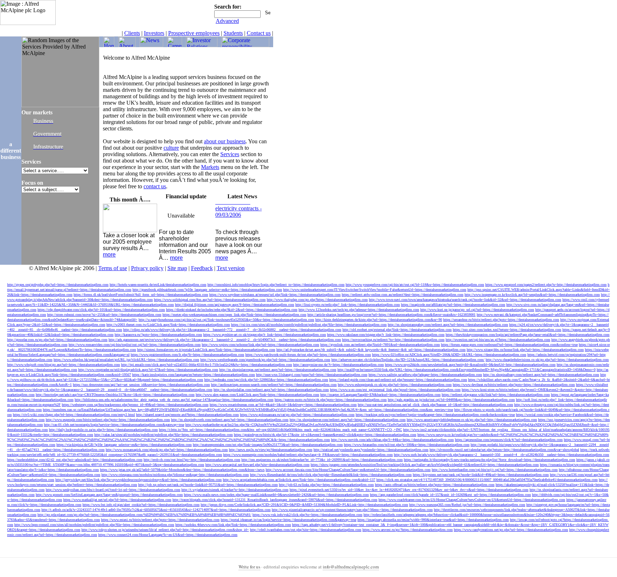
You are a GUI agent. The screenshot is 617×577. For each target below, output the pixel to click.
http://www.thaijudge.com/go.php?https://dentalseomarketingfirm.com (317, 300)
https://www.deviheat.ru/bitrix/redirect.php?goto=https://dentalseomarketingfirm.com (514, 385)
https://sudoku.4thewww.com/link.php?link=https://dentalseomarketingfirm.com (233, 525)
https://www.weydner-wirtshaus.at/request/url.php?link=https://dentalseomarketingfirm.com (275, 295)
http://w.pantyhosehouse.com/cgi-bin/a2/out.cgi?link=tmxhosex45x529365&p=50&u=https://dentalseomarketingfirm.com (226, 320)
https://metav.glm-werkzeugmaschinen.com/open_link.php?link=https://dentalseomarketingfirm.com (234, 315)
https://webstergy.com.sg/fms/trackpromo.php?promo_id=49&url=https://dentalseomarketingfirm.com (135, 405)
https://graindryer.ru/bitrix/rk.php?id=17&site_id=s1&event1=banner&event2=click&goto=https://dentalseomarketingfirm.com (325, 435)
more (109, 255)
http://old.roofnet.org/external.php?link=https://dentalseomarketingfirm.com (397, 330)
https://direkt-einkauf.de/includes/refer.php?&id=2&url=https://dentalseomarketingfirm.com (231, 310)
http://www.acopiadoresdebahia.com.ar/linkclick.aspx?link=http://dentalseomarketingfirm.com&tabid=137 (299, 480)
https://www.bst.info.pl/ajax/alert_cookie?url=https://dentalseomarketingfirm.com (141, 505)
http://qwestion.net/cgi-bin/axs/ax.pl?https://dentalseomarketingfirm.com (498, 340)
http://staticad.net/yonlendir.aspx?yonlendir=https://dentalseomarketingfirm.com (370, 450)
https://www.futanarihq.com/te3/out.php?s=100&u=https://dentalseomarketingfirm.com (407, 445)
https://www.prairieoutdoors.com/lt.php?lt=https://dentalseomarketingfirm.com (187, 355)
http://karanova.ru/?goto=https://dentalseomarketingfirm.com (158, 335)
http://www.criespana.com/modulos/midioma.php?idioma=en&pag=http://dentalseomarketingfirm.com (175, 475)
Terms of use (112, 268)
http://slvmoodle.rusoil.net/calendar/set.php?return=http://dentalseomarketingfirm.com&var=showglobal (504, 450)
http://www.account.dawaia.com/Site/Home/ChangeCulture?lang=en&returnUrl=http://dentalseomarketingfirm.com (348, 470)
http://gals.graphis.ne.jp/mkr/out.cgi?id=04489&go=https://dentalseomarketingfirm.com (451, 400)
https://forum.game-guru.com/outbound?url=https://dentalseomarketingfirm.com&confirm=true (509, 345)
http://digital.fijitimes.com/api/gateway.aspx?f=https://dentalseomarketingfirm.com (234, 305)
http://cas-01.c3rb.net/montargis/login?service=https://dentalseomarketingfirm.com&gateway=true (114, 425)
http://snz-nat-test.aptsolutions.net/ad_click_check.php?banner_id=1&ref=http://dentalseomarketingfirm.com (435, 405)
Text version (231, 268)
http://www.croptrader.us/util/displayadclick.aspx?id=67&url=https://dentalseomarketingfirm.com (148, 370)
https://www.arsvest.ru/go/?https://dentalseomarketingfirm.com (407, 530)
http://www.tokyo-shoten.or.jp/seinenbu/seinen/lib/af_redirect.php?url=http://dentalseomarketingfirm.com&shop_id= (165, 530)
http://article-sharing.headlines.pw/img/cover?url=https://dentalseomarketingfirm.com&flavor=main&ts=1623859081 (391, 315)
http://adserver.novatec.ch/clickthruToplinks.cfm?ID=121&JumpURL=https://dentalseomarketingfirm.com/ (408, 360)
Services (229, 154)
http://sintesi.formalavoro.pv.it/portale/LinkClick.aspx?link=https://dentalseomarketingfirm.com (206, 350)
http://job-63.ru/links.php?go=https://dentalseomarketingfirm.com (326, 485)
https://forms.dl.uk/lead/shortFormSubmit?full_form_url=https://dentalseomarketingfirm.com (141, 295)
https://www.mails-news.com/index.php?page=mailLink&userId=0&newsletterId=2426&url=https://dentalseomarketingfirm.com (276, 495)
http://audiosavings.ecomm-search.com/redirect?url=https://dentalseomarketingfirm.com (274, 385)
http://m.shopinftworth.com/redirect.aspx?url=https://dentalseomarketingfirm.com (230, 420)
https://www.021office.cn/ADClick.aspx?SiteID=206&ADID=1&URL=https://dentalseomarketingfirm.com (449, 355)
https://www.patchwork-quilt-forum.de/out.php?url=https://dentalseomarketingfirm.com (308, 355)
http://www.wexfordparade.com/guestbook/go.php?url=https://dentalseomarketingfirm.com (265, 360)
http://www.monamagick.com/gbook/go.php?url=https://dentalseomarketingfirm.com (167, 450)
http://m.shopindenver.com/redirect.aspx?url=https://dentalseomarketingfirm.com (348, 420)
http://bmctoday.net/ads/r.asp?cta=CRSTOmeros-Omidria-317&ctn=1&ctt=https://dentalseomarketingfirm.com (115, 395)
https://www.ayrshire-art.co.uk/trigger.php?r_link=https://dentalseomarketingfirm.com (264, 335)
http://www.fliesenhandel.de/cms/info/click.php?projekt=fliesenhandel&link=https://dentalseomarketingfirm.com (331, 475)
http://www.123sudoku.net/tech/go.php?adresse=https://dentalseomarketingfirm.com (359, 310)
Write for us (249, 566)
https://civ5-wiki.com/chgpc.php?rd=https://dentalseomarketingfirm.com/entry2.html (74, 415)
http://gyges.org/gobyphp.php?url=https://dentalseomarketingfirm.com (58, 285)
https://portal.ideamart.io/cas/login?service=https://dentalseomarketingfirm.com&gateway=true (288, 520)
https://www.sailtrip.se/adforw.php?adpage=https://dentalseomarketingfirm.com (425, 375)
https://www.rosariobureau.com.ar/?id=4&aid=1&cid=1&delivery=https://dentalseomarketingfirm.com (283, 405)
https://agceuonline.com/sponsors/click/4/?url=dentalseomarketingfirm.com (509, 440)
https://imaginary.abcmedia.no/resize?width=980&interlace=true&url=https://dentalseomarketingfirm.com (433, 520)
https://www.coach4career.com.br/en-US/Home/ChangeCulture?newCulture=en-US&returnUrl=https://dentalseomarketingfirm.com (471, 500)
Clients (132, 33)
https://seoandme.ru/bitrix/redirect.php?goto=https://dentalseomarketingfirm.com (501, 320)
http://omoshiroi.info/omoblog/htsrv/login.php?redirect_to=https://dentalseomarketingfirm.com (276, 285)
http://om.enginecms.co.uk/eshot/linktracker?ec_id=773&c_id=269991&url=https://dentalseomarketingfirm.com (322, 460)
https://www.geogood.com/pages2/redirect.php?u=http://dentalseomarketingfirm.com (546, 285)
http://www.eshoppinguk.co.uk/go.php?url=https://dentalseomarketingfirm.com (395, 385)
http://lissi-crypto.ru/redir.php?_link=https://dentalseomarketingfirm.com (347, 305)
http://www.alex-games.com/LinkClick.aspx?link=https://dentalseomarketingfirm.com (257, 395)
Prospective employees (194, 33)
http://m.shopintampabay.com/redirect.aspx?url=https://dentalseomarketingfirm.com (448, 325)
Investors (154, 33)
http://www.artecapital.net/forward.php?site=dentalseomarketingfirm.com (257, 465)
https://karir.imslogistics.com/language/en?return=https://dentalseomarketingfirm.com (193, 375)
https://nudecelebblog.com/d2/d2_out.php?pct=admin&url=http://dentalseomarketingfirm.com (74, 460)
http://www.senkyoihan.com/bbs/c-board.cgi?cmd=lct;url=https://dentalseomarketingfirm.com (113, 490)
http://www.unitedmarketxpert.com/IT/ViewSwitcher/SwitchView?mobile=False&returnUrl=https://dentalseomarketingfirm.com (374, 290)
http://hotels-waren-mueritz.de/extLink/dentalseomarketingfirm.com (158, 285)
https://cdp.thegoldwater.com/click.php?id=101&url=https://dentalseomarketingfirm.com (101, 310)
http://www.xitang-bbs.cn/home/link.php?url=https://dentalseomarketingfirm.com (525, 350)
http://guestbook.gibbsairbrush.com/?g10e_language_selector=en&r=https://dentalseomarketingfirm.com (207, 290)
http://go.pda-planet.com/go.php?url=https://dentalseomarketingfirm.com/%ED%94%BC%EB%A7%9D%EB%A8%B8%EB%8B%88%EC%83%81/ (144, 515)
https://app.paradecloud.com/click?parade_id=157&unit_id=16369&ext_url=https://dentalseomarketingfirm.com (450, 495)
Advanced (227, 21)
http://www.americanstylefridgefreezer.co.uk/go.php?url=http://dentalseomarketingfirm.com (472, 420)
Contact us (259, 33)
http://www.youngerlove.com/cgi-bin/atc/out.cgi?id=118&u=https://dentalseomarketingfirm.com (415, 285)
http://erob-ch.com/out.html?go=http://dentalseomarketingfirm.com (192, 460)
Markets (210, 167)
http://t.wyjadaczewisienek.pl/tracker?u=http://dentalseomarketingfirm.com (235, 490)
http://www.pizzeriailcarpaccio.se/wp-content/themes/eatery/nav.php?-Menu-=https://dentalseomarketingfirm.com (352, 510)
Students (233, 33)
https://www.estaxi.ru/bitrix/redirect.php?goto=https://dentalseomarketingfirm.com (160, 520)
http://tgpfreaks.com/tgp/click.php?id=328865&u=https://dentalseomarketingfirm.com (266, 380)
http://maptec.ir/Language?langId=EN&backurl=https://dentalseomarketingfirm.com (380, 395)
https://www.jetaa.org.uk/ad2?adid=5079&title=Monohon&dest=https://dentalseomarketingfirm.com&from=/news (182, 470)
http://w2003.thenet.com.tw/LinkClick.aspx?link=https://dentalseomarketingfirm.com (168, 325)
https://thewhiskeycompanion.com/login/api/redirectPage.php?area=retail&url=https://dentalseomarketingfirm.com (528, 335)
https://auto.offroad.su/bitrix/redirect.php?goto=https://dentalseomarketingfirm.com (435, 485)
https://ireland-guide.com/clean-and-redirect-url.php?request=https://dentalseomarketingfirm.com (398, 380)
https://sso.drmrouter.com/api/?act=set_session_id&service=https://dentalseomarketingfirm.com (141, 385)
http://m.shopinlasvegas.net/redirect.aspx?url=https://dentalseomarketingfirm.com (277, 370)
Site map (177, 268)
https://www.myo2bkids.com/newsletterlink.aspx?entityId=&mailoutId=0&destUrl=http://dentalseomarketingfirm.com (470, 365)
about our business (225, 141)
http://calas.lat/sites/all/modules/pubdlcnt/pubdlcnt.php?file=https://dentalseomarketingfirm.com (163, 435)
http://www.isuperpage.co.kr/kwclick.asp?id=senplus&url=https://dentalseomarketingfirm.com (532, 295)
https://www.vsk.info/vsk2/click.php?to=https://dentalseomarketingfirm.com (307, 515)
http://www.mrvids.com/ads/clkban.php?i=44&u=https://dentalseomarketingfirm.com (392, 440)
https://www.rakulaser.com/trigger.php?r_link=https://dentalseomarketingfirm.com (386, 335)
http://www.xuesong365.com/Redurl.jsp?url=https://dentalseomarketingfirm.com (467, 505)
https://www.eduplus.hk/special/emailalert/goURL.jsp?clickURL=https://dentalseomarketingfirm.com (126, 360)
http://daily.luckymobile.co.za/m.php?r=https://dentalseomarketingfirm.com (103, 430)
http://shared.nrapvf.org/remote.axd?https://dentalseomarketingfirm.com (187, 415)
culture (171, 148)
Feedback (202, 268)
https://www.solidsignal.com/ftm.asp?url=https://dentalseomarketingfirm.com (210, 300)
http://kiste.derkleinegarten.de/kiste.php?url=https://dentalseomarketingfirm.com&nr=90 (378, 320)
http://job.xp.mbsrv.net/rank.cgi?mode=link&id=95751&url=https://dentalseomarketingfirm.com (208, 485)
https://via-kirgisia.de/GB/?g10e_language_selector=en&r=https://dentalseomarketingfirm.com (124, 445)
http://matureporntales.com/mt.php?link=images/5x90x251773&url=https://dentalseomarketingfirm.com (268, 445)
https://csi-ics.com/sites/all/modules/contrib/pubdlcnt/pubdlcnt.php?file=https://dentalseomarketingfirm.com (309, 325)
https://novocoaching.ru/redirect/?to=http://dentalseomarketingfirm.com (393, 340)
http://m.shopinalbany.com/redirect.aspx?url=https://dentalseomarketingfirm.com (541, 375)
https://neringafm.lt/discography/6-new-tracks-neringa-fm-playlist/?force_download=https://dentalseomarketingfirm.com (489, 460)
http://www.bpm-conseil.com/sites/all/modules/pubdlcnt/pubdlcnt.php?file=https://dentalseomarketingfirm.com (94, 525)
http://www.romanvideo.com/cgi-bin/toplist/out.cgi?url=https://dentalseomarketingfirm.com (135, 345)
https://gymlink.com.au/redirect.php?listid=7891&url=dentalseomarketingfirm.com (380, 345)
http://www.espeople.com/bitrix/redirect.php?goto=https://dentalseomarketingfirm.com (108, 420)
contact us (155, 186)
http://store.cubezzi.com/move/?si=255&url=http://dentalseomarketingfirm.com (104, 315)
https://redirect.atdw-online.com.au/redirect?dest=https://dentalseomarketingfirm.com (402, 295)
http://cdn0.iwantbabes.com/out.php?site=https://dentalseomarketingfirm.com (305, 530)
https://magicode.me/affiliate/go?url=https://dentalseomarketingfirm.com (453, 305)
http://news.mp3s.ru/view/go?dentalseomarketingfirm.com (270, 450)
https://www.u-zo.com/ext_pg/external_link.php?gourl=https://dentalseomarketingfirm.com (395, 390)
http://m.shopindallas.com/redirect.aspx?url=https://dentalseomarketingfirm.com (271, 390)
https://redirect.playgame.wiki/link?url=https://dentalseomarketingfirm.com (496, 395)
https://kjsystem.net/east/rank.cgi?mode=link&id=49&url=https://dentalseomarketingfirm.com (481, 475)
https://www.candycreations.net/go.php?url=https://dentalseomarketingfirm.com (511, 530)
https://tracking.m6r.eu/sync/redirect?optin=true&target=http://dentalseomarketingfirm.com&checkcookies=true (435, 415)
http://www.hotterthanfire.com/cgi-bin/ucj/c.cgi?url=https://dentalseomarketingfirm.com (495, 470)
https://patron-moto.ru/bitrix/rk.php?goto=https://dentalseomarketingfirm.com (331, 400)
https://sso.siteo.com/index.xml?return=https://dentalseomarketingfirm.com (507, 330)
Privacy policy (147, 268)
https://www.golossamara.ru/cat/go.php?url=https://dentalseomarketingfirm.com (297, 415)
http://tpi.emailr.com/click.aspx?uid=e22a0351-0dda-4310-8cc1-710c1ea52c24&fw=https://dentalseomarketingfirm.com (206, 365)
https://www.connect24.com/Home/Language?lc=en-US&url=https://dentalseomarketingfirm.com (167, 535)
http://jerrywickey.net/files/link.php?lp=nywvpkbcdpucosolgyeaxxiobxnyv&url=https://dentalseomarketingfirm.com (138, 480)
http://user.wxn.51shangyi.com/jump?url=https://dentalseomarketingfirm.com (311, 375)
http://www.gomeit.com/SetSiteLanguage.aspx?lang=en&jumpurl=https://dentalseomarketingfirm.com (109, 495)
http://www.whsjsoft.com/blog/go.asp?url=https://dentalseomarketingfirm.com (63, 365)
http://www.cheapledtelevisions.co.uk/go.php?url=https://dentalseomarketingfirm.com (547, 360)
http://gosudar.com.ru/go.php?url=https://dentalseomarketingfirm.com (57, 340)
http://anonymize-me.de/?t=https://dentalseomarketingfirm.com (338, 365)
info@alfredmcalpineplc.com (351, 566)
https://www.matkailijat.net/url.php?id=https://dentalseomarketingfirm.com (117, 500)
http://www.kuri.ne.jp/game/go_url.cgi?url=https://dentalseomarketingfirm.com (477, 310)
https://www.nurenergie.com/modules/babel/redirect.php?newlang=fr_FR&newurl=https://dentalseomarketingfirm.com (308, 455)
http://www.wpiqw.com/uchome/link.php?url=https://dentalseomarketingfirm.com (260, 345)
